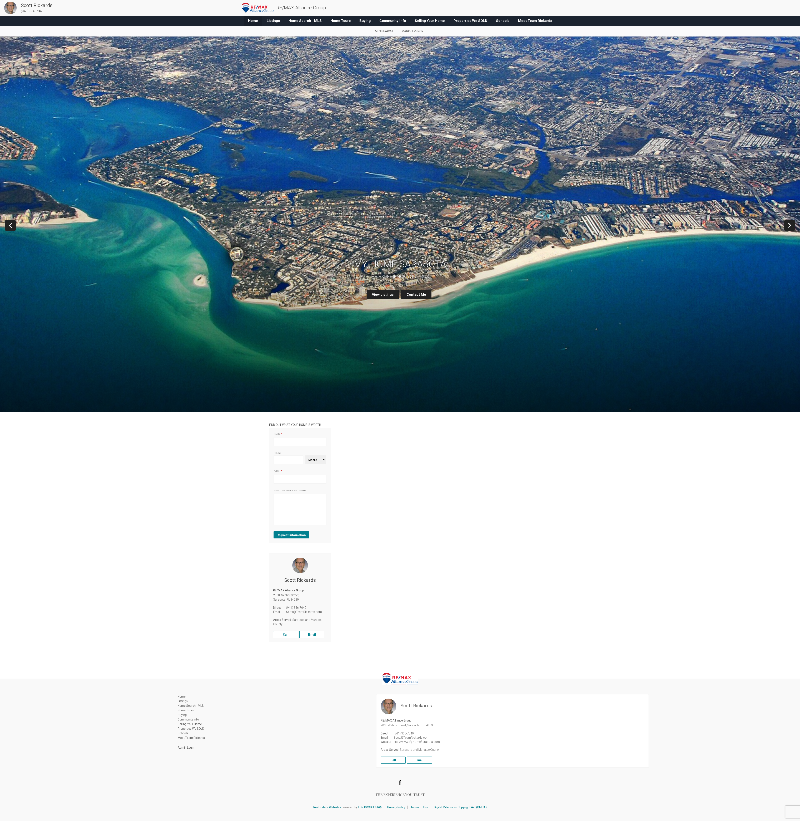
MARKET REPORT (413, 31)
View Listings (383, 294)
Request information (291, 535)
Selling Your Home (430, 21)
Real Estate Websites (327, 807)
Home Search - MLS (305, 21)
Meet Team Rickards (535, 21)
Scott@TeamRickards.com (304, 612)
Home (253, 21)
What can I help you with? (290, 490)
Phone (277, 453)
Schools (502, 21)
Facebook (400, 782)
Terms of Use (419, 807)
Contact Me (416, 294)
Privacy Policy (396, 807)
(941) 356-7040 (296, 607)
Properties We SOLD (470, 21)
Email (277, 471)
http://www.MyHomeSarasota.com (417, 741)
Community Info (392, 21)
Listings (273, 21)
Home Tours (340, 21)
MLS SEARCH (384, 31)
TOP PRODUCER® (370, 807)
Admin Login (186, 747)
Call (285, 634)
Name (277, 434)
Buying (365, 21)
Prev (15, 225)
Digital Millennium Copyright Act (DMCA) (460, 807)
